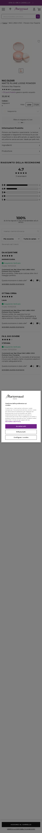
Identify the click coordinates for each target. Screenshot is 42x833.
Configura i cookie (21, 437)
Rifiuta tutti (21, 432)
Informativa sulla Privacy (13, 421)
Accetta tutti (21, 426)
